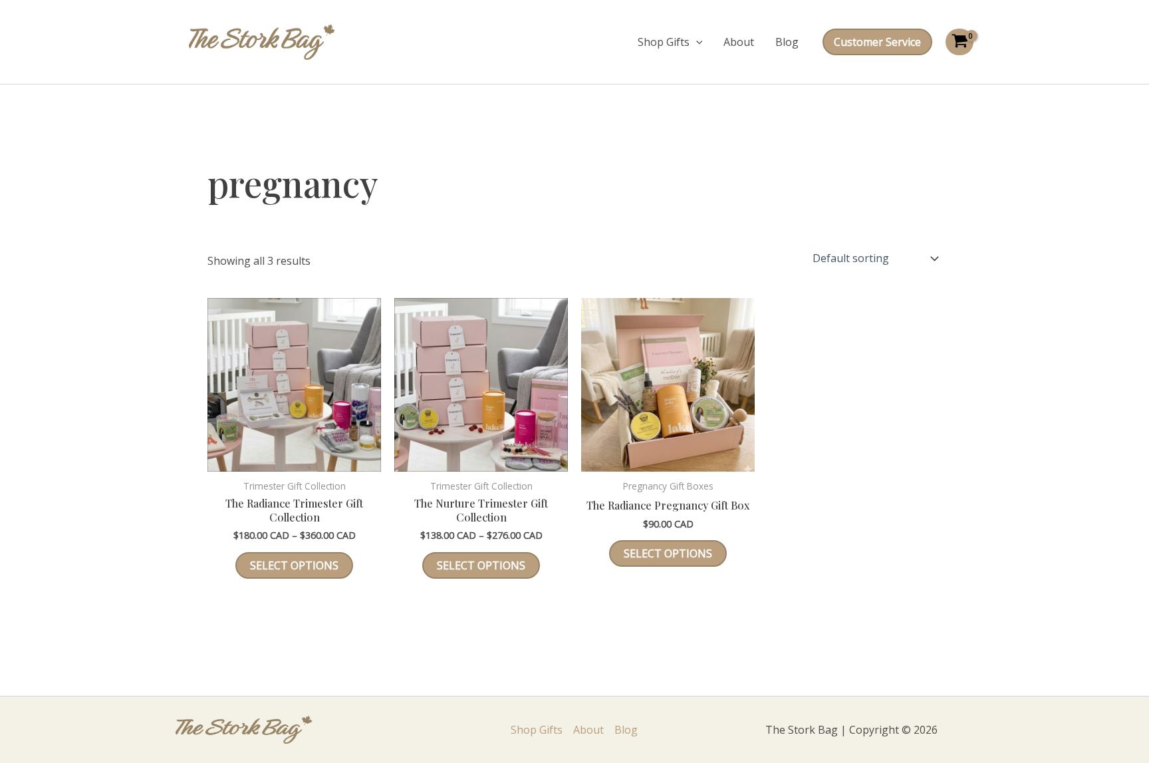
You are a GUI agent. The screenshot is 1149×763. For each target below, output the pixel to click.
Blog (787, 42)
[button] (696, 42)
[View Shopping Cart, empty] (959, 42)
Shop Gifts (664, 42)
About (738, 42)
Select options (294, 565)
